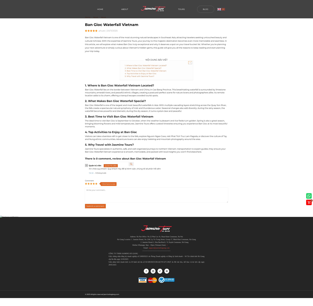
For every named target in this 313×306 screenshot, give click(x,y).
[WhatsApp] (309, 196)
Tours (181, 9)
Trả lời (91, 173)
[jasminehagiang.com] (153, 9)
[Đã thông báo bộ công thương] (166, 282)
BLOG (205, 9)
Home (100, 9)
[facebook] (146, 271)
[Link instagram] (153, 271)
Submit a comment (95, 206)
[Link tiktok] (159, 271)
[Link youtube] (166, 271)
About (124, 9)
